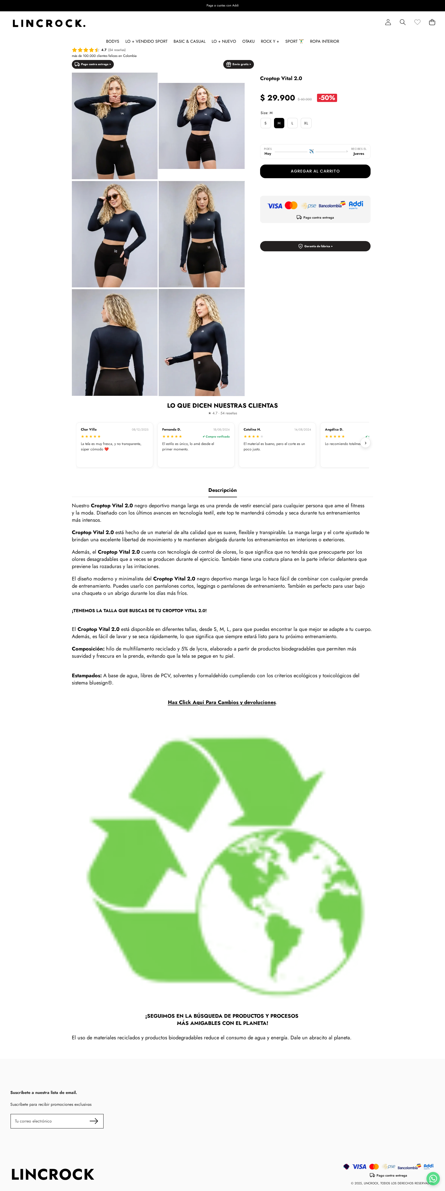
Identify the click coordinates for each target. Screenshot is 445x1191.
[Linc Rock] (49, 23)
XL (306, 122)
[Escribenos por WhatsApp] (433, 1178)
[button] (425, 5)
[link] (417, 22)
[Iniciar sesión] (388, 22)
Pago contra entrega (94, 64)
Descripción (222, 490)
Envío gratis (241, 64)
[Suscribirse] (94, 1121)
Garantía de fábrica (317, 246)
